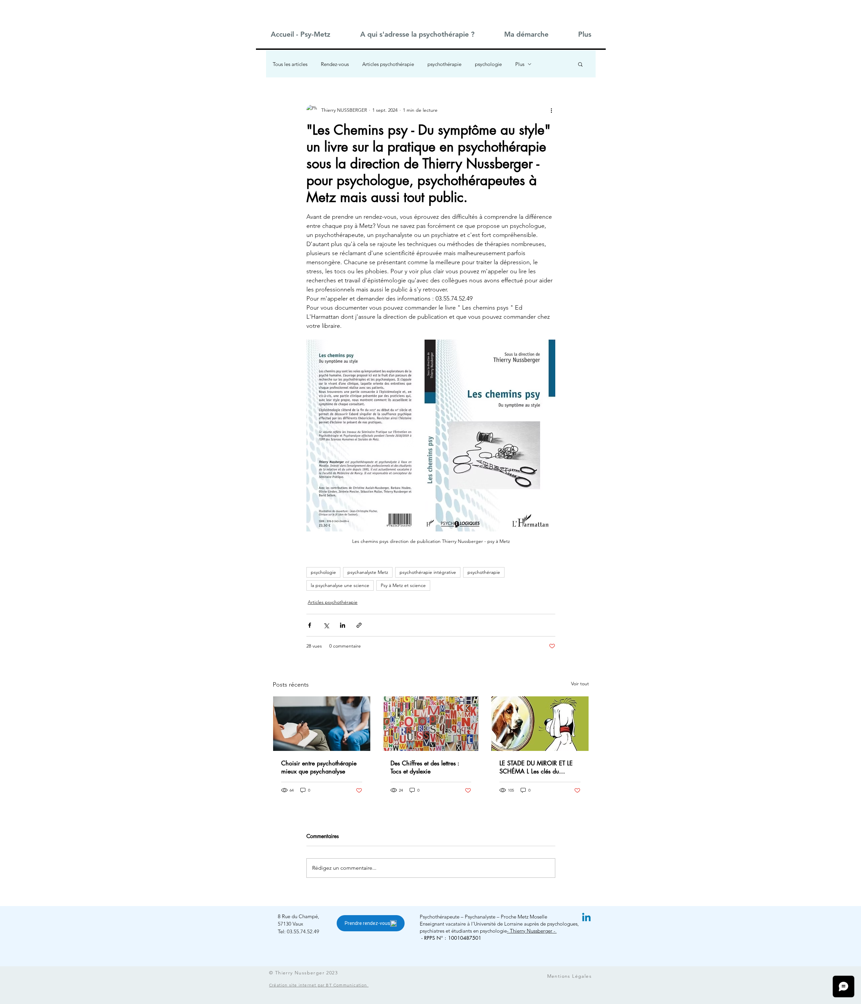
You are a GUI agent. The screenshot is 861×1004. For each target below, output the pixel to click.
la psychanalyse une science (340, 585)
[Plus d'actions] (551, 110)
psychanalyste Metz (367, 572)
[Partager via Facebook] (309, 625)
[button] (417, 34)
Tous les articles (290, 64)
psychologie (488, 64)
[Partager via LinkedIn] (342, 625)
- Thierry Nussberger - (532, 931)
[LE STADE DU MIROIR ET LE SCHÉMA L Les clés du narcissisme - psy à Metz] (540, 723)
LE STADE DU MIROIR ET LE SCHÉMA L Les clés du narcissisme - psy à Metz (536, 767)
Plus (519, 64)
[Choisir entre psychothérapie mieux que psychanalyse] (321, 723)
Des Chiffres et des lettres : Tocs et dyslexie (424, 767)
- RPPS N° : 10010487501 (451, 938)
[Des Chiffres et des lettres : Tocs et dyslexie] (431, 723)
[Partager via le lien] (359, 625)
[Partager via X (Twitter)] (326, 625)
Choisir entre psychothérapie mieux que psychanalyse (319, 767)
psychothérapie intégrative (428, 572)
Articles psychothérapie (388, 64)
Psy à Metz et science (403, 585)
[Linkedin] (586, 918)
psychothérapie (444, 64)
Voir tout (580, 684)
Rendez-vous (335, 64)
